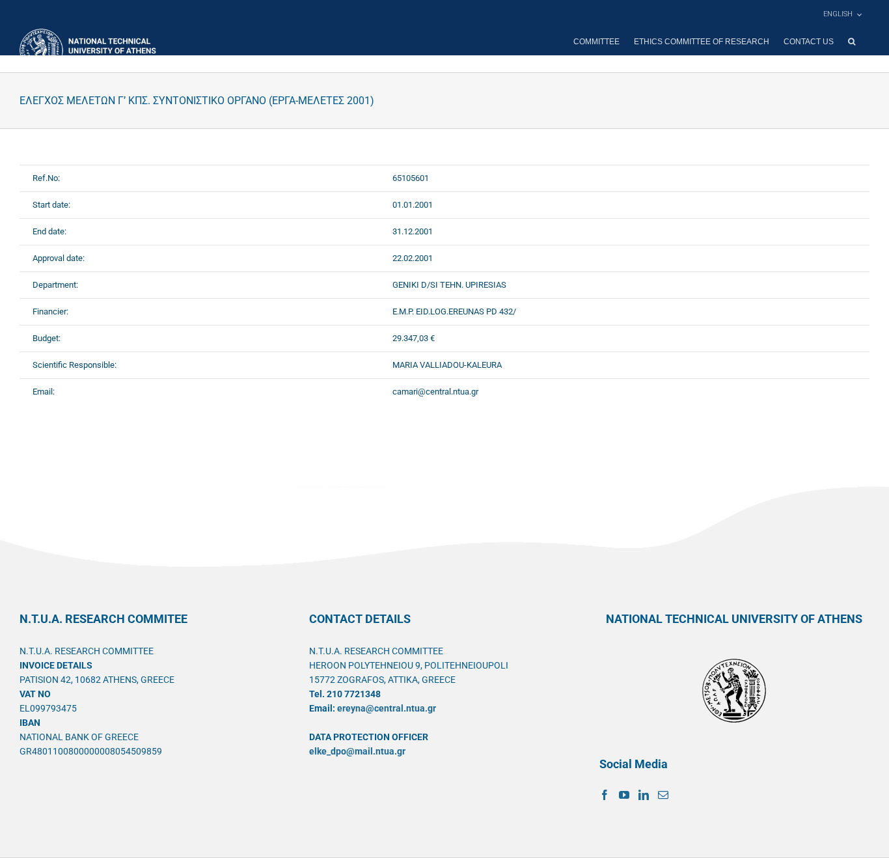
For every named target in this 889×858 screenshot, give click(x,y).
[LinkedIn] (643, 795)
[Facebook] (604, 795)
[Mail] (663, 795)
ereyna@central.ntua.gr (386, 708)
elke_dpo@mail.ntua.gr (357, 751)
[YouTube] (624, 795)
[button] (851, 42)
